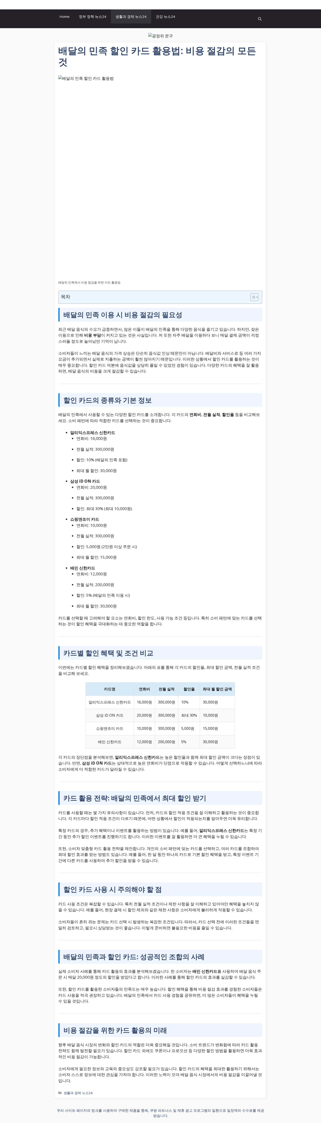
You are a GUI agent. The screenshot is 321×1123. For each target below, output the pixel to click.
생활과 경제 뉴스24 (131, 16)
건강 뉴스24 (165, 16)
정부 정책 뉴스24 (92, 16)
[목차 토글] (252, 297)
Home (64, 16)
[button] (259, 19)
